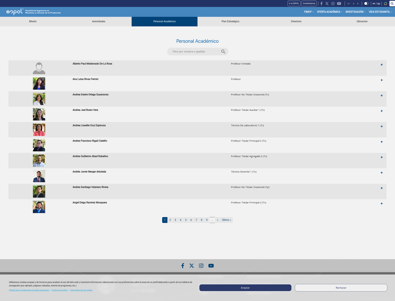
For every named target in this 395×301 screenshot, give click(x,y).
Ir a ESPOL (294, 3)
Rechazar (341, 287)
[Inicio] (31, 11)
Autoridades (98, 21)
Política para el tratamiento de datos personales (29, 290)
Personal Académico (164, 21)
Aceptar (245, 287)
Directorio (296, 21)
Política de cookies (59, 290)
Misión (33, 21)
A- (358, 3)
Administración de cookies (81, 290)
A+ (348, 3)
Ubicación (362, 21)
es (378, 3)
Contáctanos (309, 3)
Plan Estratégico (230, 21)
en (374, 3)
